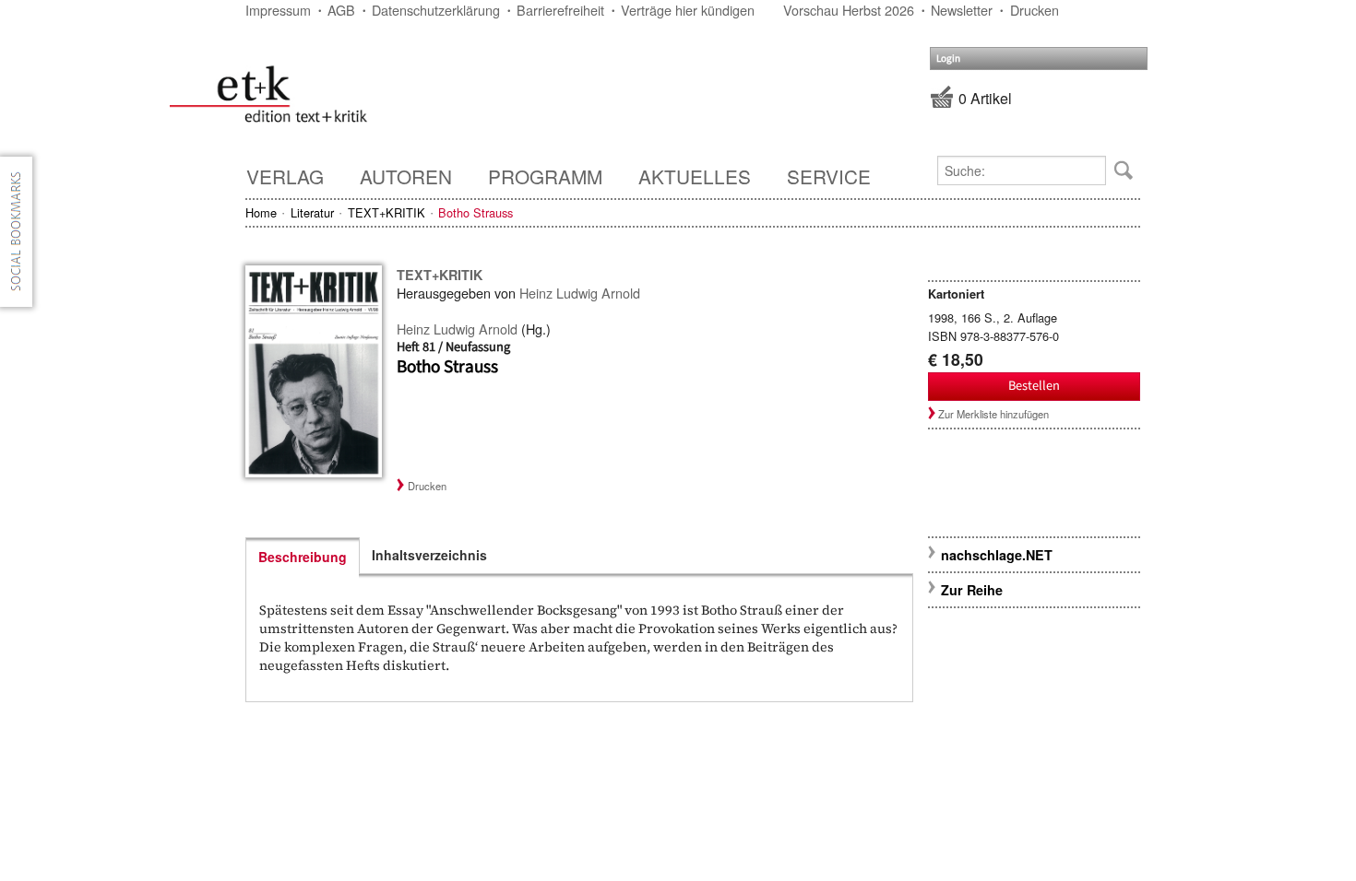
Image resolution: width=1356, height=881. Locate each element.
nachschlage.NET (997, 555)
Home (261, 212)
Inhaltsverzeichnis (429, 555)
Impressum (278, 9)
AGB (341, 9)
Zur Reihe (972, 590)
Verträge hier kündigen (688, 9)
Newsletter (962, 9)
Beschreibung (302, 556)
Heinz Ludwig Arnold (579, 292)
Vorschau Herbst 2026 (848, 9)
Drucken (1034, 9)
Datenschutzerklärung (436, 9)
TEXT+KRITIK (386, 212)
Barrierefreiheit (560, 9)
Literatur (312, 212)
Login (948, 58)
